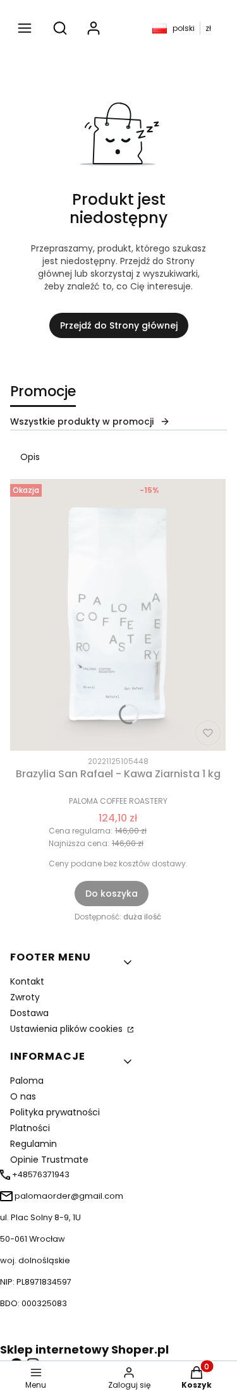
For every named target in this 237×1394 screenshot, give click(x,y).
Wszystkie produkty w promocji (82, 421)
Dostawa (29, 1013)
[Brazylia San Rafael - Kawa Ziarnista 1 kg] (118, 615)
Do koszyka (111, 893)
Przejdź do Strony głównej (119, 325)
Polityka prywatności (55, 1112)
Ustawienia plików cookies (67, 1028)
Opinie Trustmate (49, 1159)
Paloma (27, 1080)
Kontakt (27, 981)
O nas (23, 1096)
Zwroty (25, 997)
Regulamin (33, 1143)
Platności (30, 1128)
